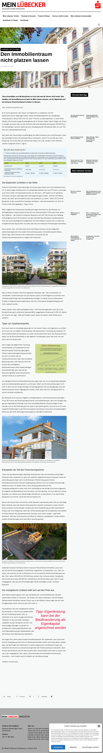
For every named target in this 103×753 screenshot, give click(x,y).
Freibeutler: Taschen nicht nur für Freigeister (92, 237)
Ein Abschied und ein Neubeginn (77, 116)
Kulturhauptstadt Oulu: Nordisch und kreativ (92, 116)
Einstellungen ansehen (90, 747)
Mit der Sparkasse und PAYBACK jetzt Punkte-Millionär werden (93, 192)
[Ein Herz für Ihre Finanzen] (78, 182)
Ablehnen (73, 747)
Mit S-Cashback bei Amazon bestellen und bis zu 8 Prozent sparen (93, 215)
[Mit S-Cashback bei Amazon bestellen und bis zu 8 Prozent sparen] (93, 203)
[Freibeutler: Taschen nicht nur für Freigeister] (93, 227)
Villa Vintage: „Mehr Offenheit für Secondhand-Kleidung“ (92, 139)
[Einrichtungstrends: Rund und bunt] (78, 128)
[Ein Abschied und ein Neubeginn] (78, 106)
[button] (99, 726)
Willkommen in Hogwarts (75, 213)
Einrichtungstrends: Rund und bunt (77, 137)
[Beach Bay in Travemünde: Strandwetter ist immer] (78, 227)
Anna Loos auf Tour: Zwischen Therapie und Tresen (77, 161)
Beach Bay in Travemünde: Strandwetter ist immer (76, 238)
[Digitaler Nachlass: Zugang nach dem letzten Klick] (93, 151)
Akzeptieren (58, 747)
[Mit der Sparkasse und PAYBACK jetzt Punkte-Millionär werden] (93, 182)
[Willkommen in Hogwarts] (78, 203)
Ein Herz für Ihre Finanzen (76, 192)
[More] (51, 697)
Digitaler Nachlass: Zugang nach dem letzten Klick (92, 161)
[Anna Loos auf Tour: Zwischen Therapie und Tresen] (78, 151)
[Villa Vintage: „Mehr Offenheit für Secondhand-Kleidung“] (93, 128)
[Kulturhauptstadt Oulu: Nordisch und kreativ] (93, 106)
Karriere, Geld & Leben (11, 49)
